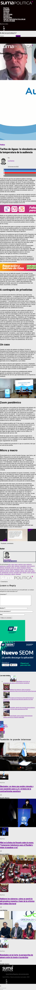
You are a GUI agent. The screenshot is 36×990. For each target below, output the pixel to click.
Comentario (3, 594)
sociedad (16, 572)
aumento (8, 566)
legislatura (23, 567)
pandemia (16, 569)
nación (7, 569)
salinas (22, 571)
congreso (17, 566)
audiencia (28, 564)
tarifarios (33, 572)
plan (27, 569)
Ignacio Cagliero (4, 854)
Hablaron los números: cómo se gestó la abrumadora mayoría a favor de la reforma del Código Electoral (19, 690)
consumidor (23, 566)
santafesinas (5, 572)
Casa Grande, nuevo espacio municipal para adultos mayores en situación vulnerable (17, 716)
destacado (7, 567)
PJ (24, 569)
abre (9, 564)
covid (28, 566)
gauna (18, 567)
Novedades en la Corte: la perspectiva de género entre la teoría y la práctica (16, 682)
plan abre (30, 569)
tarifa (28, 572)
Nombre (2, 608)
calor (12, 566)
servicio (11, 572)
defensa (2, 567)
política (2, 571)
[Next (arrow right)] (2, 989)
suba (20, 572)
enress (13, 567)
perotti (21, 569)
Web (1, 614)
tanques (24, 572)
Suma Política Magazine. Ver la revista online (17, 974)
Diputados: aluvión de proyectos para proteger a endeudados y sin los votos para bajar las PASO (19, 708)
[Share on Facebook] (19, 169)
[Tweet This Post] (19, 171)
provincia (6, 571)
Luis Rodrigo (11, 160)
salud (26, 571)
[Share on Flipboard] (19, 173)
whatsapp (18, 574)
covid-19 (32, 566)
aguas (16, 564)
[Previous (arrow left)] (0, 989)
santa (29, 571)
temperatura (7, 574)
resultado (17, 571)
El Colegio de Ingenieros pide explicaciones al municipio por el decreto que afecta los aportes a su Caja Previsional (18, 699)
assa (24, 564)
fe (15, 567)
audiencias (3, 566)
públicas (12, 571)
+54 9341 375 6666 (9, 21)
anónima (20, 564)
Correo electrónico (5, 611)
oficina (11, 569)
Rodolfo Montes (4, 798)
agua (12, 564)
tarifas (2, 574)
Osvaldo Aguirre (4, 964)
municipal (2, 569)
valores (13, 574)
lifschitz (29, 567)
